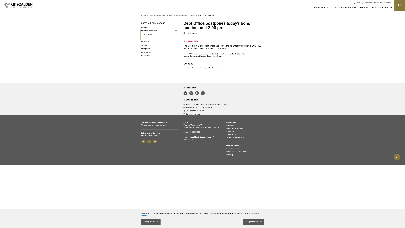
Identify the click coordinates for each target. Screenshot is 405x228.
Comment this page (193, 114)
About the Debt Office (382, 7)
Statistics (363, 7)
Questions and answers (371, 2)
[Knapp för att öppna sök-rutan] (399, 5)
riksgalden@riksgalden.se (200, 137)
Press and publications (344, 7)
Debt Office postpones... (206, 16)
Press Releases (148, 34)
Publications (145, 41)
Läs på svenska (387, 2)
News (193, 16)
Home (143, 16)
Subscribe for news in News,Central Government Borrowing (206, 104)
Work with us (232, 134)
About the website (233, 149)
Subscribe (144, 27)
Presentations (146, 56)
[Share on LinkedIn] (197, 93)
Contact (357, 2)
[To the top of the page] (397, 157)
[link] (18, 5)
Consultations (146, 52)
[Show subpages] (176, 23)
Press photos (145, 49)
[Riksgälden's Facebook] (143, 141)
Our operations (321, 7)
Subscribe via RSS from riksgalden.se (199, 108)
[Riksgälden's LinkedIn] (155, 141)
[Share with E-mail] (185, 93)
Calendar (144, 45)
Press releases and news (178, 16)
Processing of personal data (237, 152)
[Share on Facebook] (203, 93)
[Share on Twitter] (191, 93)
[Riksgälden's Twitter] (149, 141)
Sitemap (230, 155)
